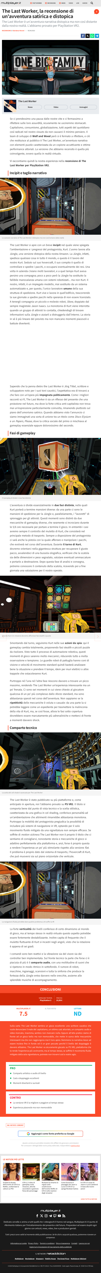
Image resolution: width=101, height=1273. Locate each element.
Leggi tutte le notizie (89, 1199)
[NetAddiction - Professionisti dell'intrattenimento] (56, 1253)
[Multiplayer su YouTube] (59, 1215)
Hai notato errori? (15, 1125)
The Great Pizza (63, 1258)
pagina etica (75, 1145)
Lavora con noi (84, 1243)
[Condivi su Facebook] (83, 36)
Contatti (74, 1243)
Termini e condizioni (47, 1243)
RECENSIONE (6, 31)
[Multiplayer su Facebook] (37, 1215)
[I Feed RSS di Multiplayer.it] (63, 1215)
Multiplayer (19, 1258)
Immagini (83, 107)
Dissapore (40, 1258)
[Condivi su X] (87, 36)
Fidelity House (50, 1258)
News (30, 107)
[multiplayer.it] (50, 1210)
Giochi (85, 3)
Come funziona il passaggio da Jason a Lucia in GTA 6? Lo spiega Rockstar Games (69, 1185)
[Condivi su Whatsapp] (92, 36)
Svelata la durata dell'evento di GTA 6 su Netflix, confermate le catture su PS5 (11, 1185)
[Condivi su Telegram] (97, 36)
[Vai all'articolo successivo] (3, 636)
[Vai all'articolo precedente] (98, 636)
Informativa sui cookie (18, 1243)
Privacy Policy (33, 1243)
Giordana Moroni (19, 31)
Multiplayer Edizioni (78, 1258)
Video (71, 3)
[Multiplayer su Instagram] (46, 1215)
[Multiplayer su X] (41, 1215)
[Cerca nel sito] (92, 3)
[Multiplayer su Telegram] (50, 1215)
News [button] (63, 3)
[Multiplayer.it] (11, 3)
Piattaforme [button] (37, 3)
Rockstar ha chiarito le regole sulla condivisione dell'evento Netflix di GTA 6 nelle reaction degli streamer (50, 1187)
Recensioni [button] (51, 3)
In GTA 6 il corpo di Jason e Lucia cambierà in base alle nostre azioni (89, 1185)
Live (77, 3)
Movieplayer (30, 1258)
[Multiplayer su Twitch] (54, 1215)
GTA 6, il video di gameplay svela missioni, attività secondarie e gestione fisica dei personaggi (30, 1186)
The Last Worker (27, 101)
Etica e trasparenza (63, 1243)
